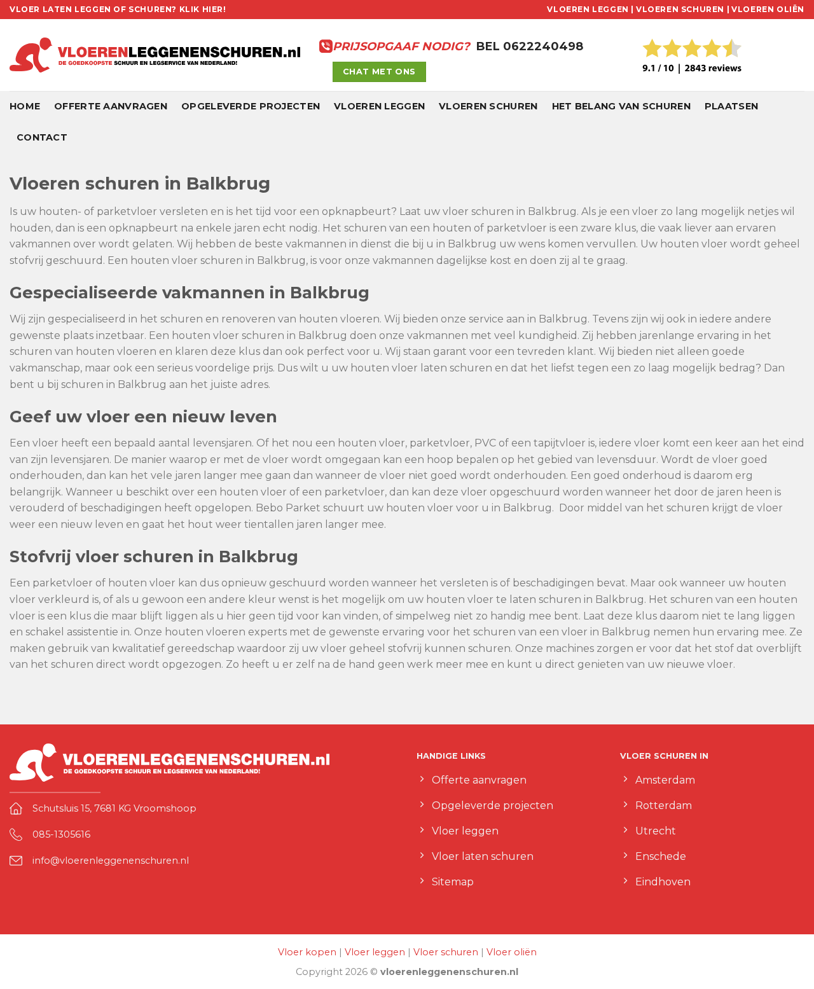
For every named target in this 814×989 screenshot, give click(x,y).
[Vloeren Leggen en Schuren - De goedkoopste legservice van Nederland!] (155, 55)
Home (25, 106)
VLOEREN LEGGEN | (590, 9)
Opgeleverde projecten (250, 106)
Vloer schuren (445, 952)
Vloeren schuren (488, 106)
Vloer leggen (375, 952)
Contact (42, 137)
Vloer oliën (511, 952)
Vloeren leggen (379, 106)
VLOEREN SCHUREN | (682, 9)
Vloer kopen (307, 952)
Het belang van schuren (621, 106)
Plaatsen (731, 106)
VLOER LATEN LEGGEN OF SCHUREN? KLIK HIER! (118, 9)
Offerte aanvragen (110, 106)
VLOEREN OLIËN (767, 9)
